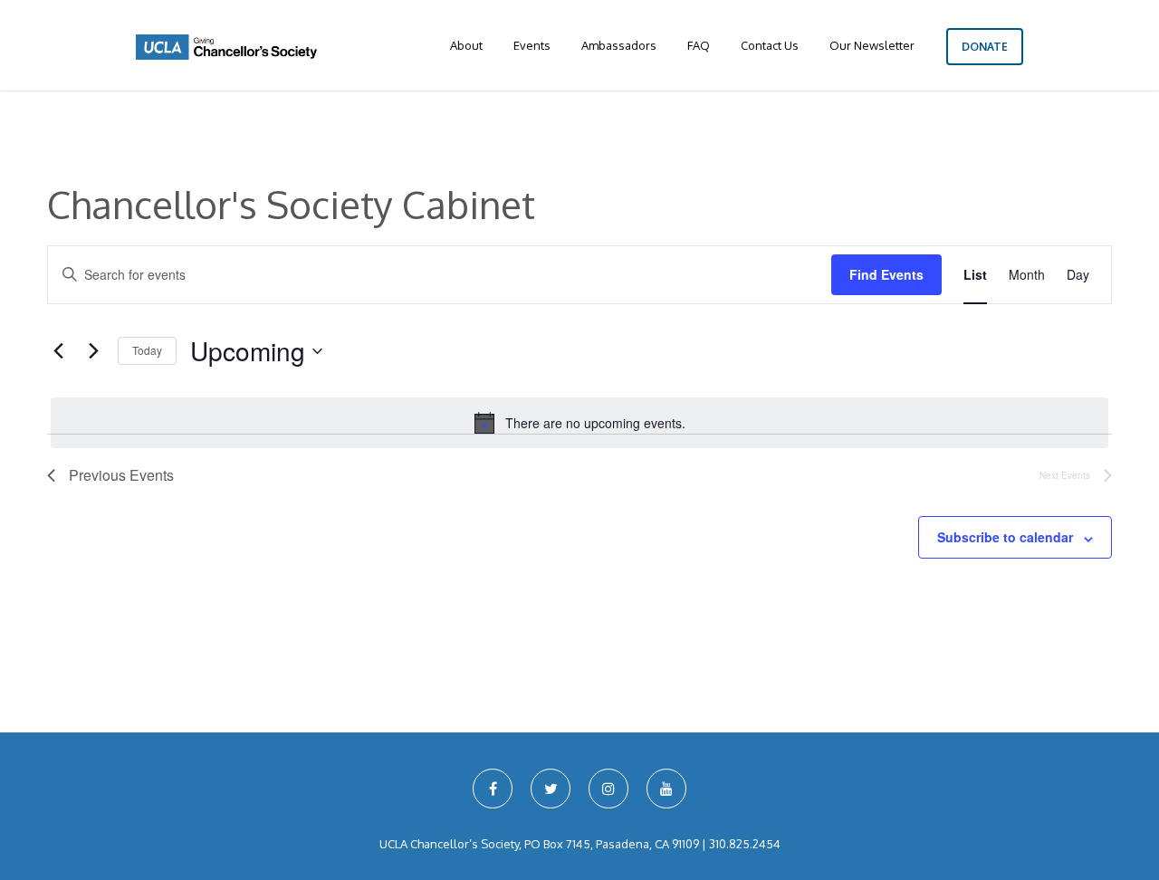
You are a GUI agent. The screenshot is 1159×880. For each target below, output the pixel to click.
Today (147, 350)
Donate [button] (985, 46)
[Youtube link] (666, 788)
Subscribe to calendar (1005, 537)
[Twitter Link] (550, 788)
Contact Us (770, 45)
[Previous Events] (58, 351)
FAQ (698, 45)
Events (532, 45)
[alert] (579, 422)
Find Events (886, 274)
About (466, 45)
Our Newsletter (872, 45)
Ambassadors (618, 45)
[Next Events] (93, 351)
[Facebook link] (492, 788)
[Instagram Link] (608, 788)
